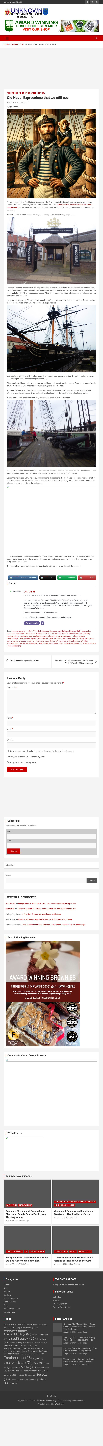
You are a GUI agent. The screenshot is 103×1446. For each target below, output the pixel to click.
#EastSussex (22, 1338)
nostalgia (22, 1375)
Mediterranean (30, 1371)
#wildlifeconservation (35, 1348)
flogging (45, 631)
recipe (31, 1375)
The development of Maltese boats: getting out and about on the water (47, 909)
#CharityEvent (14, 1328)
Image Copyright (60, 1304)
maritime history (39, 634)
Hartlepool (66, 631)
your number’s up (14, 646)
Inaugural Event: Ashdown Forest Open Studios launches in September (47, 903)
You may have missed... (19, 1176)
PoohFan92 (10, 903)
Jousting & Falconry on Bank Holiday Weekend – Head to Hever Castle (74, 1213)
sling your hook (13, 643)
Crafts (33, 1252)
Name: (9, 831)
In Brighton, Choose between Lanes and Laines (41, 914)
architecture (22, 1351)
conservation (29, 1354)
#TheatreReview (30, 1346)
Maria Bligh (24, 1221)
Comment (12, 687)
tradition (24, 1380)
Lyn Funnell (25, 102)
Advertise (57, 1297)
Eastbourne (11, 1205)
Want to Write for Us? (62, 1307)
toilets (61, 643)
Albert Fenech (74, 1264)
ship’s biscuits (38, 641)
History (41, 93)
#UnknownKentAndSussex (15, 1348)
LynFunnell (13, 1368)
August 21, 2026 (60, 1264)
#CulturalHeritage (17, 1334)
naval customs (51, 636)
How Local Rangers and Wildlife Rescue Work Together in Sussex (45, 919)
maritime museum (53, 634)
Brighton (34, 1351)
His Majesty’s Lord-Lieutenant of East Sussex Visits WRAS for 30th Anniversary (74, 661)
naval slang (43, 638)
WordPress (59, 1404)
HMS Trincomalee (84, 631)
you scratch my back (88, 643)
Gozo (9, 1362)
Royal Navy (79, 638)
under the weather (71, 643)
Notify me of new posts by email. (22, 762)
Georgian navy (55, 631)
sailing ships (89, 638)
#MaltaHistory (41, 1343)
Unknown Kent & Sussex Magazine (46, 1400)
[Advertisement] (51, 70)
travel (34, 1380)
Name (10, 718)
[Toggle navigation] (7, 38)
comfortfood (15, 1354)
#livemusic (15, 1342)
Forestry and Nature (12, 1308)
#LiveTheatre (28, 1343)
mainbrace (11, 634)
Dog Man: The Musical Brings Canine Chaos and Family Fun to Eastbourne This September (26, 1214)
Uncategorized (67, 1205)
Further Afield (29, 93)
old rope (71, 638)
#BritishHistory (34, 1325)
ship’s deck (49, 641)
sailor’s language (19, 641)
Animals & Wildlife (14, 1252)
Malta (28, 1367)
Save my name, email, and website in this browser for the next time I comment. (42, 751)
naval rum (35, 638)
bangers (15, 631)
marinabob (10, 909)
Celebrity (7, 1295)
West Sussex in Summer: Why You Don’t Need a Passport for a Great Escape (53, 925)
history (73, 631)
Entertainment (25, 1205)
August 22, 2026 (12, 1264)
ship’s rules (83, 641)
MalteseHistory (15, 1371)
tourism (15, 1380)
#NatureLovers (13, 1345)
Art (26, 1252)
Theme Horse (77, 1400)
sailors (9, 641)
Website (10, 740)
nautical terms (39, 636)
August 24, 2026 (12, 1221)
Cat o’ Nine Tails (35, 631)
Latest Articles (63, 1318)
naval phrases (24, 638)
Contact (56, 1300)
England (38, 1358)
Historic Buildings (78, 1202)
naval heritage (12, 638)
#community (29, 1327)
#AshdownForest (14, 1324)
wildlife (13, 1383)
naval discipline (64, 636)
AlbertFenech (9, 1351)
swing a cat (53, 643)
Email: (9, 841)
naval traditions (55, 638)
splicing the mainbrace (28, 643)
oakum (65, 638)
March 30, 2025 (13, 102)
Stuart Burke (43, 643)
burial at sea (24, 631)
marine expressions (24, 634)
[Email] (42, 623)
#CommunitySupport (16, 1331)
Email (10, 729)
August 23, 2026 (60, 1218)
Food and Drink (14, 93)
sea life (30, 641)
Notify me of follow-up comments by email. (27, 757)
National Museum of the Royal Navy (76, 634)
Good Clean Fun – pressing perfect (24, 660)
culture (40, 1354)
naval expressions (77, 636)
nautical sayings (26, 636)
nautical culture (13, 636)
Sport (6, 1305)
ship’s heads (73, 641)
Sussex (41, 1252)
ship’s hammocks (61, 641)
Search (8, 875)
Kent (57, 1205)
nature (11, 1375)
